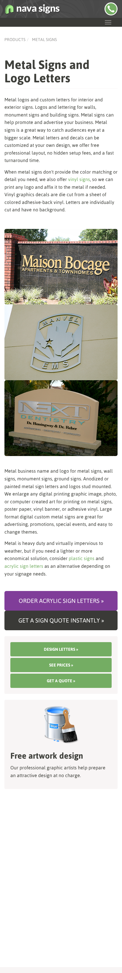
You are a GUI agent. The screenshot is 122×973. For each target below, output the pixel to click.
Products (14, 39)
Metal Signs (44, 39)
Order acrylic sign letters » (61, 600)
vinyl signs (79, 179)
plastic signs (81, 558)
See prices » (61, 665)
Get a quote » (61, 680)
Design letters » (61, 649)
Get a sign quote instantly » (61, 620)
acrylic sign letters (23, 566)
